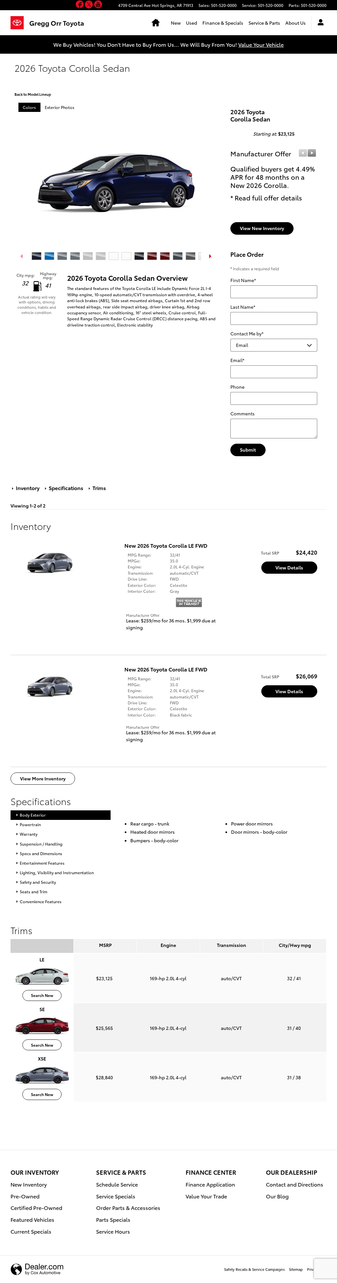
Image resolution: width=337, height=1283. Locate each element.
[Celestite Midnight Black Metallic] (75, 256)
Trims (98, 487)
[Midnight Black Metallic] (139, 256)
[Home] (20, 22)
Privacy (313, 1269)
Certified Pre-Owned (36, 1207)
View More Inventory (42, 778)
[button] (80, 5)
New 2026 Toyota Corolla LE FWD (165, 545)
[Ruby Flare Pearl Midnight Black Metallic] (165, 256)
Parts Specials (113, 1219)
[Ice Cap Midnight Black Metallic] (126, 256)
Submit (248, 449)
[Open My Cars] (318, 23)
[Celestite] (62, 256)
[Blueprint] (36, 256)
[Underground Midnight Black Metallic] (190, 256)
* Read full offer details (266, 197)
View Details (289, 567)
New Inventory (29, 1184)
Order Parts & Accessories (128, 1207)
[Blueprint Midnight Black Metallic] (49, 256)
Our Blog (277, 1196)
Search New (42, 995)
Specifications (66, 487)
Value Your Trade (206, 1196)
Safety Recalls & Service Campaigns (254, 1269)
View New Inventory (262, 228)
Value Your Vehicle (261, 44)
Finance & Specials (222, 22)
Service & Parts (264, 22)
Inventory (27, 487)
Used (191, 22)
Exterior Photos (59, 107)
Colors (29, 107)
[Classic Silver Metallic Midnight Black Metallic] (101, 256)
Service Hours (113, 1231)
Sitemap (296, 1269)
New (176, 22)
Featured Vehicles (32, 1219)
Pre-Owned (25, 1196)
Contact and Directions (294, 1184)
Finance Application (210, 1184)
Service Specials (115, 1196)
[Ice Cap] (113, 256)
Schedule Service (117, 1184)
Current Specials (31, 1231)
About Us (295, 22)
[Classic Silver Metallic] (88, 256)
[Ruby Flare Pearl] (152, 256)
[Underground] (178, 256)
